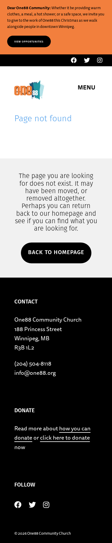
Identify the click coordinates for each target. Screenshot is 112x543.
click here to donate (65, 437)
